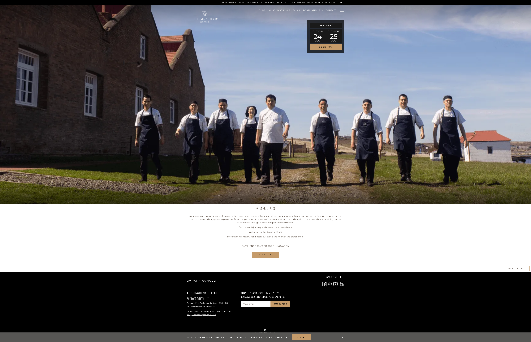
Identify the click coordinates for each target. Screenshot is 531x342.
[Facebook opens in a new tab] (324, 283)
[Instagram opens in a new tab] (335, 283)
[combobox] (326, 25)
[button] (318, 36)
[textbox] (326, 25)
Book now (325, 47)
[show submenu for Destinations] (323, 10)
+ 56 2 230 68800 (197, 299)
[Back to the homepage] (205, 17)
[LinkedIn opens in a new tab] (341, 283)
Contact (192, 280)
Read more (282, 337)
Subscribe (280, 304)
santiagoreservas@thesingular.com (201, 306)
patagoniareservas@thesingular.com (201, 315)
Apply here (265, 255)
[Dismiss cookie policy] (342, 337)
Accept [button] (301, 337)
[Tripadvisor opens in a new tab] (330, 283)
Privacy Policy (207, 280)
